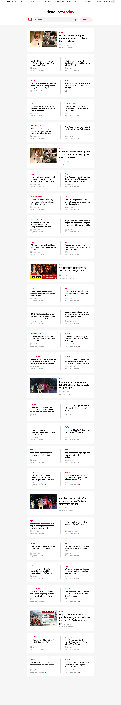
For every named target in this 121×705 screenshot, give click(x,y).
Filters (85, 20)
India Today (23, 1)
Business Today (59, 1)
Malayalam (78, 1)
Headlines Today (11, 1)
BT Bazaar (98, 1)
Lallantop (48, 1)
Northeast (88, 1)
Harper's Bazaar (108, 1)
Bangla (69, 1)
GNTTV (40, 1)
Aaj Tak (33, 1)
